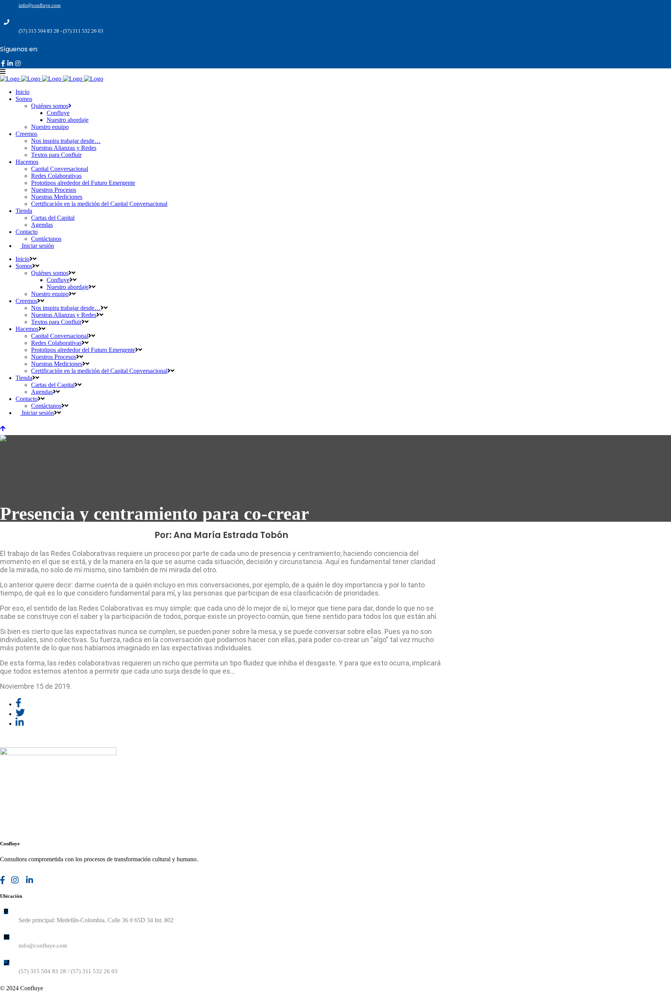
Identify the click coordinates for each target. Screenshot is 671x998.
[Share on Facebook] (18, 704)
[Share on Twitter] (20, 714)
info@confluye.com (40, 5)
